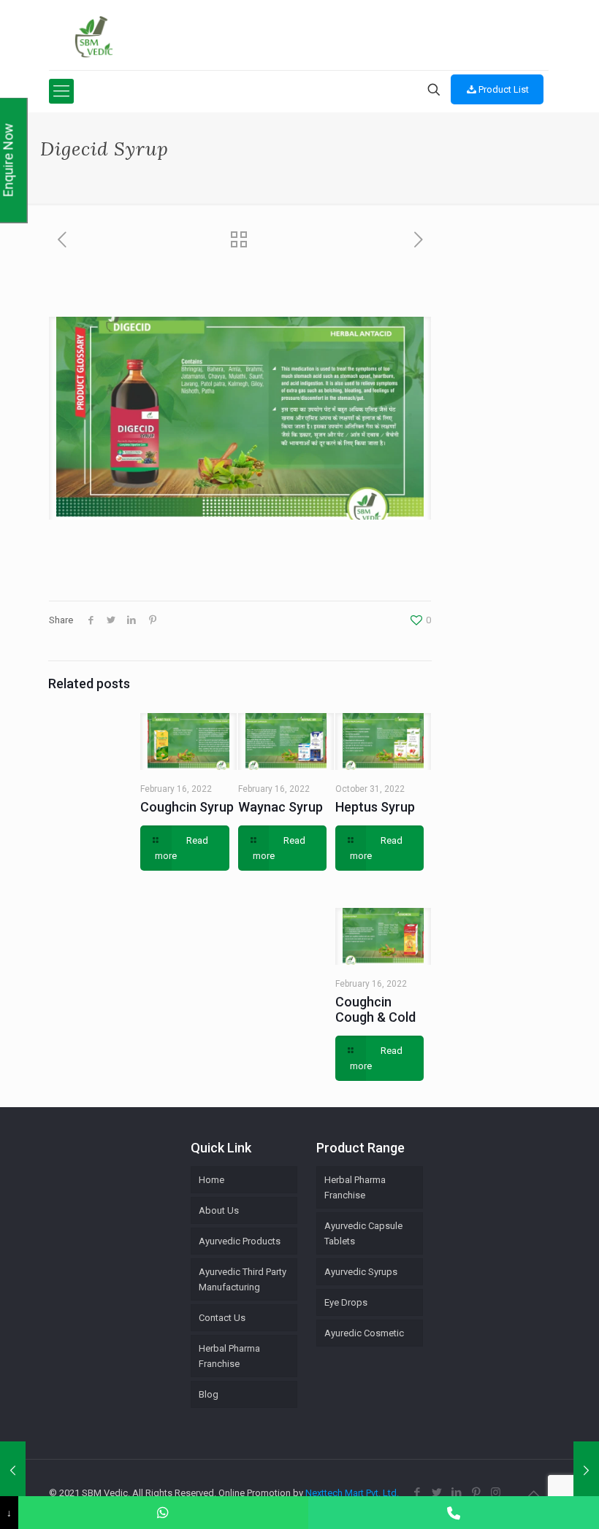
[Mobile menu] (61, 91)
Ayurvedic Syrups (360, 1271)
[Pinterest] (476, 1492)
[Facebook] (416, 1492)
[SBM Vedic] (299, 37)
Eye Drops (345, 1302)
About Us (219, 1210)
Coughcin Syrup (187, 806)
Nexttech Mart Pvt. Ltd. (352, 1492)
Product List (503, 89)
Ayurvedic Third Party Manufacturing (242, 1279)
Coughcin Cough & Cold (375, 1009)
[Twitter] (436, 1492)
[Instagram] (495, 1492)
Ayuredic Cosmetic (364, 1333)
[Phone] (453, 1512)
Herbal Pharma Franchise (355, 1187)
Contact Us (222, 1317)
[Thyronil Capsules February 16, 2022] (13, 1470)
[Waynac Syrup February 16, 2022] (586, 1470)
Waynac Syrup (280, 806)
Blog (208, 1394)
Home (211, 1179)
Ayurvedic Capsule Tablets (363, 1233)
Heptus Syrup (375, 806)
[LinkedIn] (456, 1492)
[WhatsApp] (163, 1512)
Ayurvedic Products (240, 1241)
